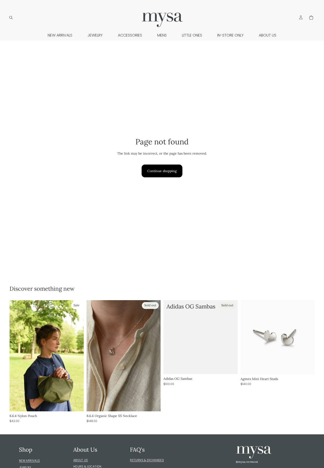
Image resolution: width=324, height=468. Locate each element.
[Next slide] (76, 355)
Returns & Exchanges (147, 460)
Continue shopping (162, 171)
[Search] (11, 17)
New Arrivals (29, 461)
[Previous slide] (16, 355)
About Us (80, 460)
